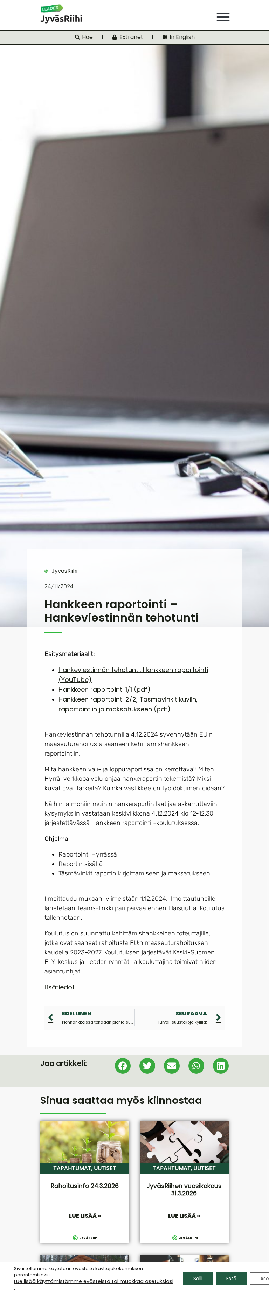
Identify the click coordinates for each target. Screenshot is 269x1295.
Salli (197, 1278)
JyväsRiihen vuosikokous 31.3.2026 (184, 1189)
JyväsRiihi (64, 571)
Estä (231, 1278)
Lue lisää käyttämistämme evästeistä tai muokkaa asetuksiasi (93, 1281)
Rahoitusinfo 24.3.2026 (85, 1186)
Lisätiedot (59, 987)
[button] (223, 16)
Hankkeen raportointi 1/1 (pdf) (104, 689)
